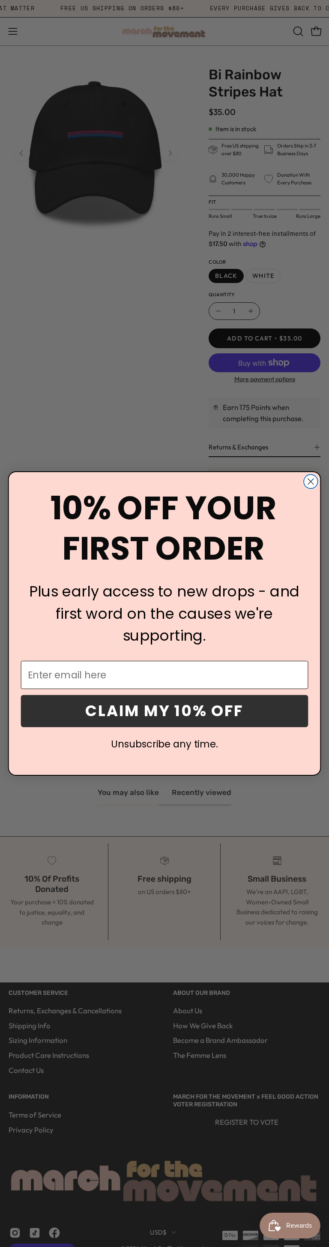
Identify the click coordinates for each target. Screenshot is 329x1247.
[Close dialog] (311, 482)
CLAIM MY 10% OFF (164, 711)
